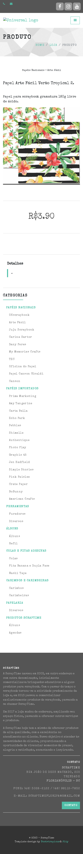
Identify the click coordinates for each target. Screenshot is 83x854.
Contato (70, 805)
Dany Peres (17, 344)
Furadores (17, 514)
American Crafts (22, 499)
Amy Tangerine (20, 403)
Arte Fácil (17, 322)
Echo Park (17, 418)
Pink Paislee (19, 477)
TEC (12, 359)
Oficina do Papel (22, 366)
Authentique (19, 440)
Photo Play (17, 447)
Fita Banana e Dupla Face (29, 565)
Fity (65, 841)
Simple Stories (21, 469)
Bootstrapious (50, 841)
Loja (53, 45)
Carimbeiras (19, 595)
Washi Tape (18, 573)
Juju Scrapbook (21, 329)
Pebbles (15, 425)
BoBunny (16, 491)
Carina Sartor (20, 337)
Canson (14, 381)
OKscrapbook (19, 315)
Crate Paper (18, 484)
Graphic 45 (18, 455)
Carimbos (16, 588)
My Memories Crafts (24, 351)
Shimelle (16, 433)
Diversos (16, 521)
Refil (13, 543)
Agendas (15, 633)
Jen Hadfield (19, 462)
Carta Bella (18, 411)
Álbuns (14, 536)
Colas (13, 558)
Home (39, 45)
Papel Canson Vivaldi (26, 373)
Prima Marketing (22, 396)
